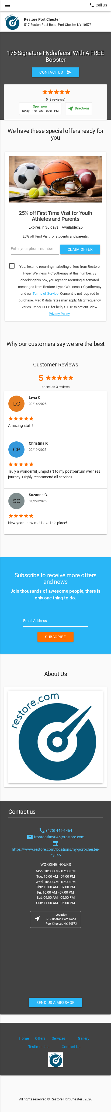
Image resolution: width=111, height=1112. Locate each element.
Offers (40, 1038)
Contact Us (55, 72)
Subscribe (55, 637)
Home (24, 1038)
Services (58, 1038)
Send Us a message (55, 1002)
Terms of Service (45, 293)
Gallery (83, 1038)
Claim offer (80, 249)
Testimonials (38, 1047)
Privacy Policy (59, 314)
